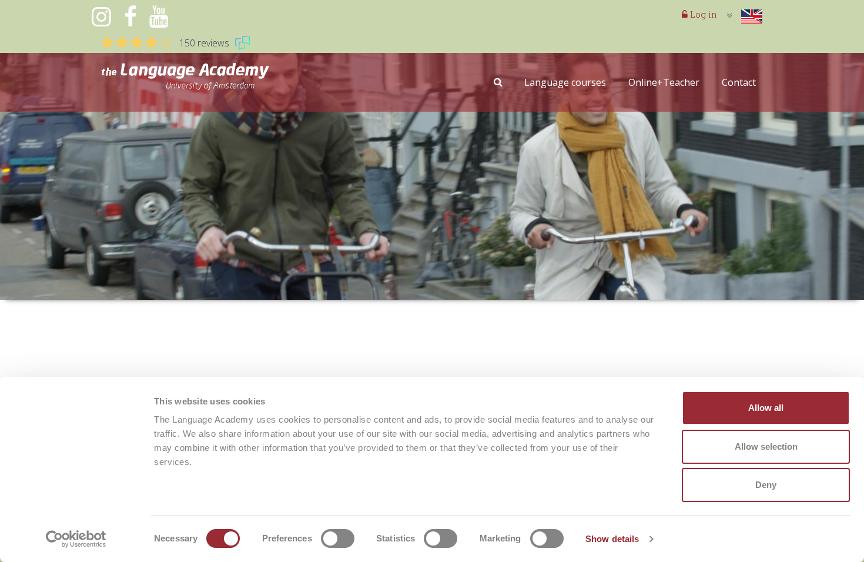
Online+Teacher (663, 82)
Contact (739, 82)
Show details (612, 539)
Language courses (565, 82)
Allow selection (766, 446)
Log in (702, 14)
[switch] (337, 538)
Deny (765, 485)
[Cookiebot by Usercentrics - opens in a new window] (76, 539)
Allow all (765, 408)
